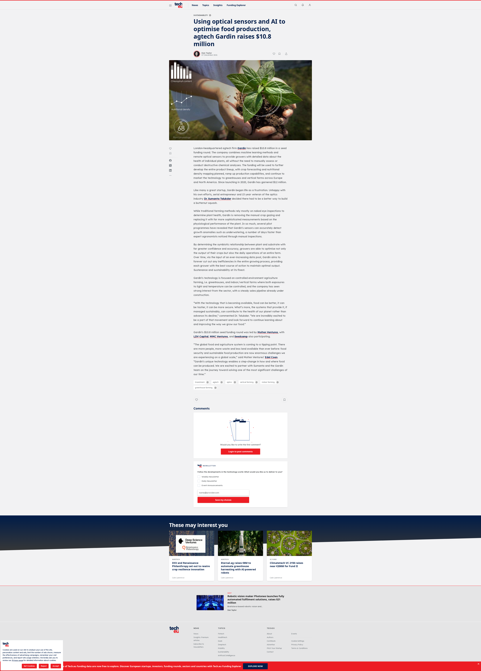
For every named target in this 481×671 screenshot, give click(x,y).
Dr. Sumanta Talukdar (217, 198)
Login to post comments (240, 451)
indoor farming (268, 382)
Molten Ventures (268, 332)
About (269, 634)
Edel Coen (271, 357)
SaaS (220, 641)
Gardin (241, 148)
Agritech (176, 559)
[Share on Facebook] (170, 160)
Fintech (221, 634)
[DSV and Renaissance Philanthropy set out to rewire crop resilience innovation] (191, 543)
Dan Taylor (232, 610)
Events (294, 634)
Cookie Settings (297, 641)
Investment (200, 382)
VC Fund (273, 559)
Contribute (271, 641)
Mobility (221, 648)
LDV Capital (201, 336)
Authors (270, 637)
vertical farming (247, 382)
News (195, 5)
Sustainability (201, 15)
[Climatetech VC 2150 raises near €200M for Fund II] (289, 543)
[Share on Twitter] (170, 165)
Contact (270, 652)
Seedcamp (241, 336)
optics (229, 382)
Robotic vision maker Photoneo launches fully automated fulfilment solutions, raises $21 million (255, 599)
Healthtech (222, 637)
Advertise (271, 644)
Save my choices (223, 500)
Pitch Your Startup (274, 648)
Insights (217, 5)
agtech (216, 382)
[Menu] (170, 6)
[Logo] (180, 5)
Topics (205, 5)
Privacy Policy (297, 644)
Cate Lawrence (178, 577)
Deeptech (222, 644)
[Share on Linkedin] (170, 170)
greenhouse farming (203, 387)
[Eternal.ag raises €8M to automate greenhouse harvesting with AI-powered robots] (240, 543)
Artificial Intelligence (226, 655)
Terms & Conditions (299, 648)
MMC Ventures (219, 336)
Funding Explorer (236, 5)
